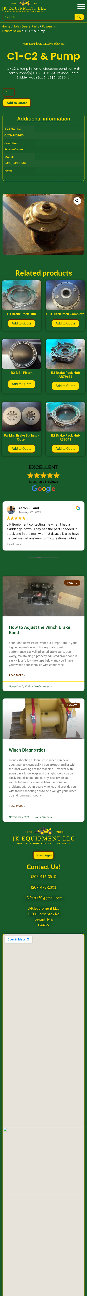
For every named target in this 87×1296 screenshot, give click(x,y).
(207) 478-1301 (43, 887)
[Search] (79, 17)
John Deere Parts (26, 26)
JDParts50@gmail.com (44, 898)
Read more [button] (14, 544)
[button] (81, 6)
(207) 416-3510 (43, 876)
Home (6, 26)
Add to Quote (17, 103)
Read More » (17, 675)
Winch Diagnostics (27, 750)
